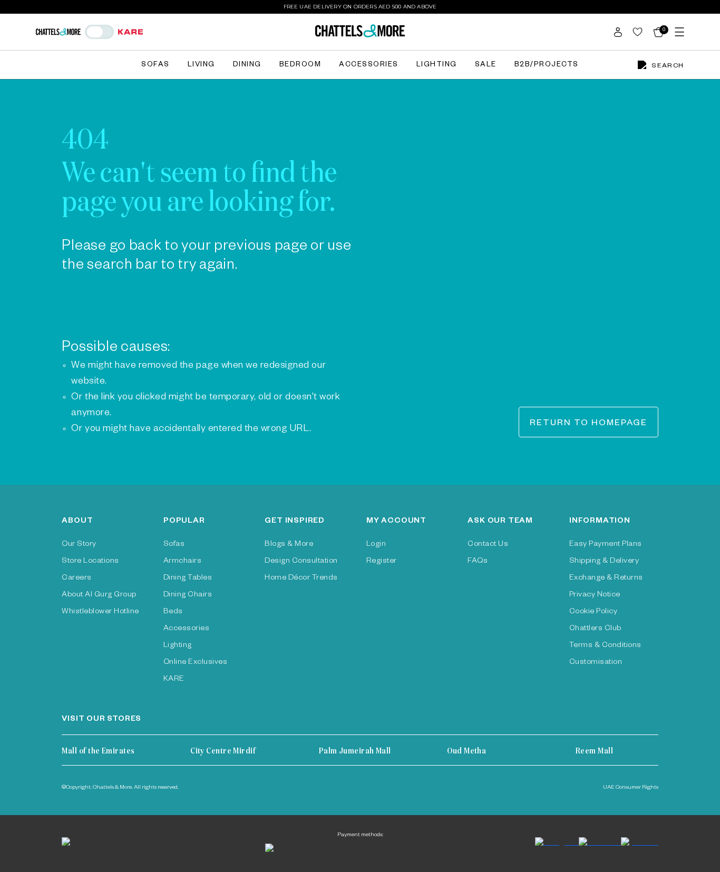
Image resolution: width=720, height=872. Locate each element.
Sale (486, 66)
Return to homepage (588, 424)
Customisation (595, 663)
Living (201, 66)
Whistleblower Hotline (100, 612)
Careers (76, 578)
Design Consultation (301, 561)
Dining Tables (187, 578)
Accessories (368, 66)
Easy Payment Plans (605, 545)
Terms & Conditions (605, 646)
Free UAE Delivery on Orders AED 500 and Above (360, 6)
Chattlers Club (595, 629)
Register (381, 561)
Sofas (155, 66)
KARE (173, 679)
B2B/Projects (546, 66)
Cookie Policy (593, 612)
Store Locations (90, 561)
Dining (247, 66)
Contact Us (488, 545)
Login (376, 545)
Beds (173, 612)
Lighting (436, 66)
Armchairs (182, 561)
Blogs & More (289, 545)
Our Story (79, 545)
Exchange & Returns (606, 578)
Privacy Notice (594, 595)
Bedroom (300, 66)
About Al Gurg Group (99, 595)
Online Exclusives (195, 663)
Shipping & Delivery (604, 561)
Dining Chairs (187, 595)
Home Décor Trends (301, 578)
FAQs (478, 561)
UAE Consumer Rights (630, 788)
